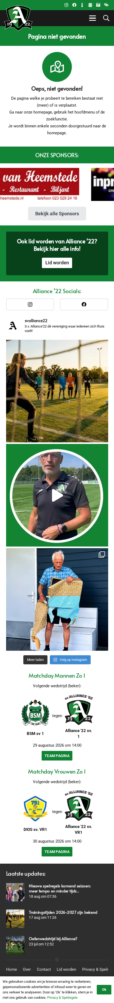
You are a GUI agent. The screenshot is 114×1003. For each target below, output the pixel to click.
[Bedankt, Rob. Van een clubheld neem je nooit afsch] (57, 599)
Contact (44, 969)
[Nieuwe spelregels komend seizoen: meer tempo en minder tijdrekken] (15, 892)
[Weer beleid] (106, 5)
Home (11, 969)
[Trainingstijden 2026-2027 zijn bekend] (15, 918)
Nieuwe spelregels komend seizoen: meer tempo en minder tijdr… (59, 888)
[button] (91, 18)
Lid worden (66, 969)
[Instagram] (66, 5)
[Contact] (82, 5)
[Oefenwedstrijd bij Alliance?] (15, 945)
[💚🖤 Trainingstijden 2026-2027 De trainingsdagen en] (57, 391)
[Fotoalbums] (98, 5)
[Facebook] (74, 5)
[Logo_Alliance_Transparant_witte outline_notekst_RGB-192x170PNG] (18, 18)
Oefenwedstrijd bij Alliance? (53, 938)
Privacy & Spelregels (62, 998)
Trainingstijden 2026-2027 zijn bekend (63, 912)
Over (27, 969)
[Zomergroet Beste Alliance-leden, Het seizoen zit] (57, 495)
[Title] (90, 5)
